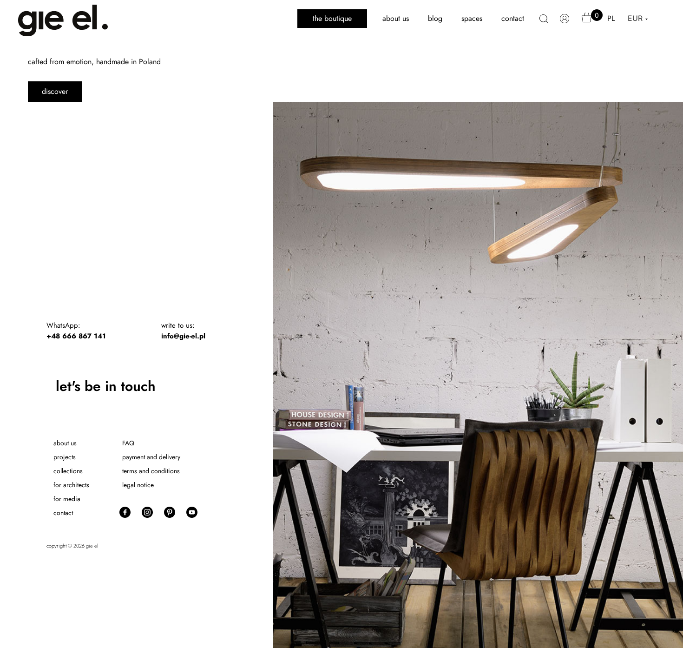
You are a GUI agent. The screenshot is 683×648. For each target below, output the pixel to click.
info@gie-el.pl (183, 336)
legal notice (138, 484)
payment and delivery (151, 457)
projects (64, 457)
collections (68, 471)
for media (66, 498)
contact (512, 18)
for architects (71, 484)
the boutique (332, 18)
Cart (587, 22)
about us (395, 18)
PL (611, 18)
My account (565, 23)
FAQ (128, 443)
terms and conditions (151, 471)
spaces (471, 18)
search (543, 23)
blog (435, 18)
